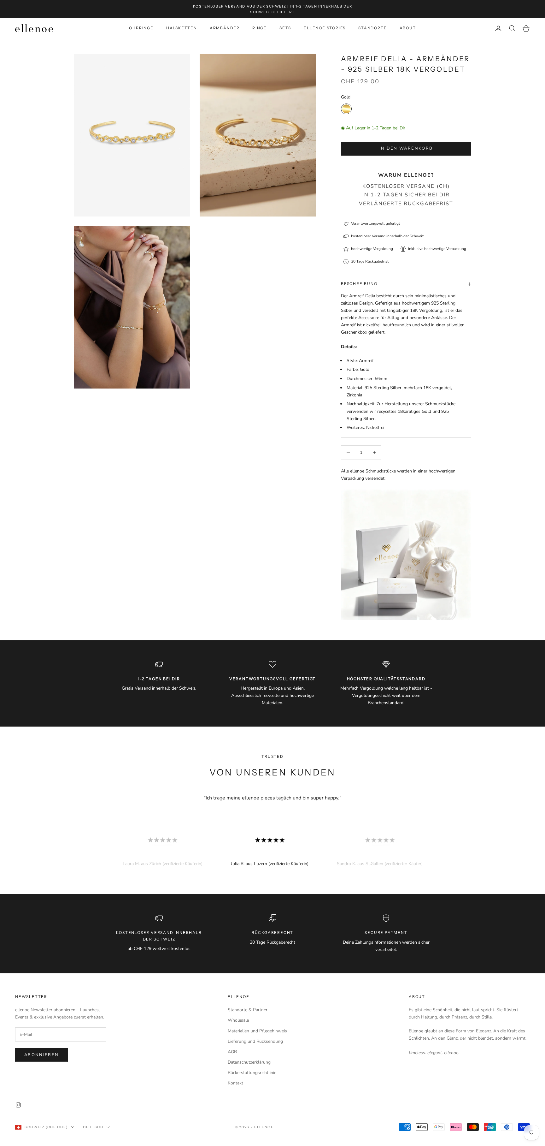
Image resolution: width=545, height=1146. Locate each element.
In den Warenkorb (406, 148)
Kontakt (235, 1083)
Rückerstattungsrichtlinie (252, 1073)
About (417, 996)
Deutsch (93, 1127)
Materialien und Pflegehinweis (257, 1031)
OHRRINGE (141, 28)
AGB (232, 1052)
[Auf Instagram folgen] (18, 1105)
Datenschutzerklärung (249, 1062)
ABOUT (408, 28)
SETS (285, 28)
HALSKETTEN (181, 28)
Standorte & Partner (247, 1010)
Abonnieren (41, 1055)
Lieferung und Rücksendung (255, 1041)
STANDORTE (372, 28)
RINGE (259, 28)
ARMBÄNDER (225, 28)
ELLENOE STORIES (325, 28)
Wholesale (238, 1020)
